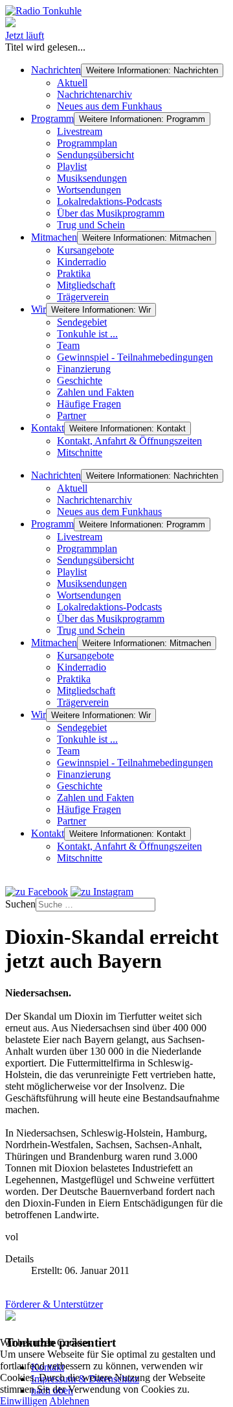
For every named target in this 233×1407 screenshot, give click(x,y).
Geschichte (79, 380)
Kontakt (47, 427)
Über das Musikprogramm (110, 213)
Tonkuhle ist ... (87, 333)
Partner (71, 415)
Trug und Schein (91, 224)
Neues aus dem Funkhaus (109, 106)
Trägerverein (83, 296)
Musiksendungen (92, 178)
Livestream (79, 131)
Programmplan (87, 143)
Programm (52, 118)
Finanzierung (84, 368)
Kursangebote (85, 250)
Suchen (20, 903)
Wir (38, 309)
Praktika (74, 273)
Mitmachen (54, 237)
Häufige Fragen (89, 403)
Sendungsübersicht (95, 154)
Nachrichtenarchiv (94, 94)
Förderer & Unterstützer (54, 1304)
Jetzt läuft (24, 35)
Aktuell (72, 82)
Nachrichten (56, 69)
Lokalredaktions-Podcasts (109, 201)
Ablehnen (69, 1400)
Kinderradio (81, 261)
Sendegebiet (82, 322)
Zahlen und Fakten (95, 392)
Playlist (72, 166)
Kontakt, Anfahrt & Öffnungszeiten (129, 440)
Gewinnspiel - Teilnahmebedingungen (135, 357)
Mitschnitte (79, 452)
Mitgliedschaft (86, 285)
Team (68, 345)
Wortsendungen (89, 189)
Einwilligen (23, 1400)
